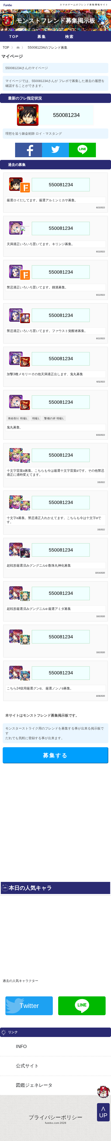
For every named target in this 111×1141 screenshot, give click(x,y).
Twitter (29, 1005)
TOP (14, 36)
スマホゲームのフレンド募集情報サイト (84, 4)
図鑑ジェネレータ (34, 1085)
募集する (55, 755)
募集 (41, 36)
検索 (69, 36)
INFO (21, 1046)
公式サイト (27, 1065)
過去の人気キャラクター (20, 981)
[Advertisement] (55, 821)
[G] (103, 1092)
